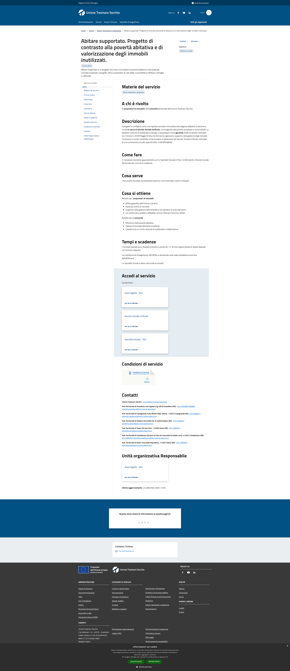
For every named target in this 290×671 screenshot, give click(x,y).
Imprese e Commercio (120, 596)
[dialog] (145, 657)
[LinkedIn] (188, 12)
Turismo (115, 605)
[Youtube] (183, 12)
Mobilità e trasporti (119, 609)
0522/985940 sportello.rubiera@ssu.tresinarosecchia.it (153, 422)
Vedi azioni (194, 41)
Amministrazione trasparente (156, 629)
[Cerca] (209, 12)
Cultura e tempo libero (120, 588)
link (167, 657)
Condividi (183, 41)
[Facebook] (177, 12)
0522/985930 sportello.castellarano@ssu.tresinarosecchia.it (145, 438)
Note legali (149, 637)
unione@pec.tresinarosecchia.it (155, 401)
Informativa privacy (152, 633)
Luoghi (181, 608)
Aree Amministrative (86, 592)
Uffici (80, 596)
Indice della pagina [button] (90, 83)
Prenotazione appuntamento (123, 629)
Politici (81, 605)
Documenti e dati (85, 613)
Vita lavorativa (117, 592)
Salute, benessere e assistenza (109, 30)
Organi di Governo (85, 588)
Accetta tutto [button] (136, 662)
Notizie (181, 588)
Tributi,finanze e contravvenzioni (158, 596)
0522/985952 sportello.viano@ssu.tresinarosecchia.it (151, 429)
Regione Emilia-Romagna (88, 3)
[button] (145, 667)
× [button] (287, 646)
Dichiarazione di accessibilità (156, 641)
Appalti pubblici (118, 601)
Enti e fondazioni (84, 601)
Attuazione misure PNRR (88, 617)
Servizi (91, 30)
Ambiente (149, 600)
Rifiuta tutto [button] (154, 662)
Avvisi (181, 596)
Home (83, 30)
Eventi (181, 612)
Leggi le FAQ (116, 633)
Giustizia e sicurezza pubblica (156, 592)
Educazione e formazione (155, 588)
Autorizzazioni (150, 609)
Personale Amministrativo (88, 609)
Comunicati (183, 592)
